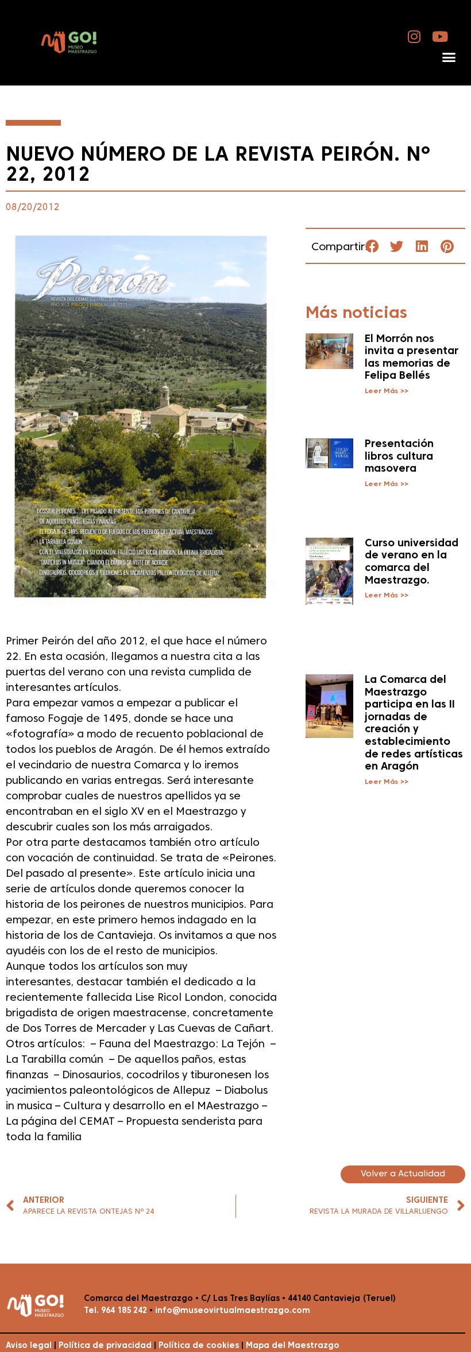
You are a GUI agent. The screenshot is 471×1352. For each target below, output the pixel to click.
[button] (449, 57)
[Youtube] (440, 36)
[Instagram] (414, 36)
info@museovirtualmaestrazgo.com (232, 1311)
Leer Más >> (386, 391)
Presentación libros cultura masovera (399, 457)
